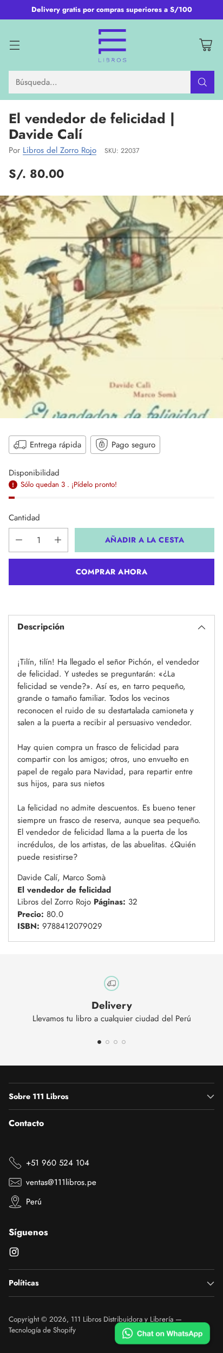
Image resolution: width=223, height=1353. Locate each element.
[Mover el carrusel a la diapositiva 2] (107, 1042)
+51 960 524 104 (57, 1163)
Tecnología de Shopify (42, 1330)
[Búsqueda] (202, 82)
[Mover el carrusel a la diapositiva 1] (99, 1042)
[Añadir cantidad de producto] (58, 540)
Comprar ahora (111, 571)
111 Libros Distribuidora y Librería (122, 1319)
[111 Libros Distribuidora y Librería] (111, 45)
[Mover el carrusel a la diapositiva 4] (124, 1042)
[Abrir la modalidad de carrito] (205, 45)
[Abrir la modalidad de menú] (14, 45)
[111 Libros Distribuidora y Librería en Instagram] (14, 1253)
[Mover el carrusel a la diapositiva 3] (115, 1042)
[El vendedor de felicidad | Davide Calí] (111, 307)
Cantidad (24, 518)
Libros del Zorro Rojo (59, 150)
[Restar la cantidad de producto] (19, 540)
